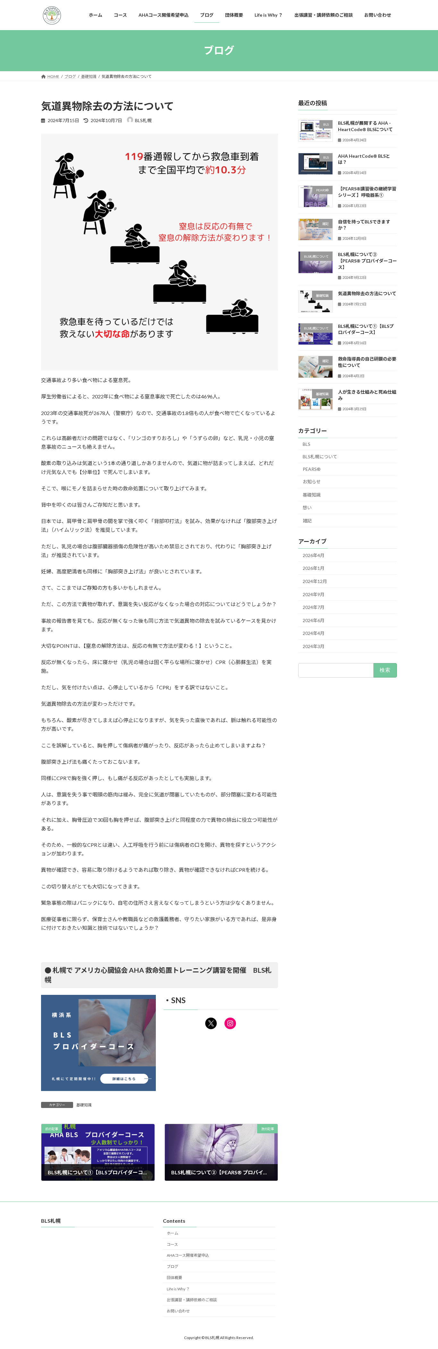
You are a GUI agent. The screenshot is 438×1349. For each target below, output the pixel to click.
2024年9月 (313, 594)
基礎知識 (84, 1105)
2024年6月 (313, 620)
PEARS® (312, 468)
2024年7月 (313, 607)
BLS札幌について (320, 456)
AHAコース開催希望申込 (188, 1255)
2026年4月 (313, 555)
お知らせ (312, 481)
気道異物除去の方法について (367, 293)
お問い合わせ (178, 1311)
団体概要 (174, 1277)
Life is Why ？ (178, 1289)
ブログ (172, 1266)
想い (307, 507)
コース (172, 1244)
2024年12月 (315, 581)
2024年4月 (313, 633)
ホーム (172, 1233)
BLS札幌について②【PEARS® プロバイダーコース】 (367, 261)
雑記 (307, 520)
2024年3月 (313, 646)
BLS (306, 443)
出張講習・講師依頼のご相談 (192, 1300)
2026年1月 (313, 568)
